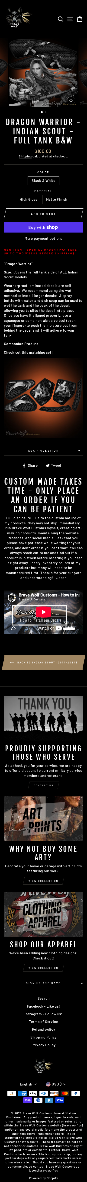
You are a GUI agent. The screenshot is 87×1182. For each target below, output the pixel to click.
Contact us (44, 785)
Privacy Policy (44, 1045)
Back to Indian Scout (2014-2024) (46, 662)
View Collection (43, 880)
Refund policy (43, 1029)
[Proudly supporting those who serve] (43, 718)
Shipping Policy (43, 1037)
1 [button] (42, 112)
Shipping (25, 156)
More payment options (43, 238)
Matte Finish (56, 199)
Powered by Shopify (43, 1178)
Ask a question (43, 450)
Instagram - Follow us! (43, 1014)
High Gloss (28, 199)
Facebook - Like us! (43, 1006)
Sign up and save (43, 983)
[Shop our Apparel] (43, 914)
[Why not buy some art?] (43, 818)
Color (43, 172)
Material (43, 191)
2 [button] (46, 112)
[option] (43, 72)
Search (44, 998)
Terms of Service (43, 1021)
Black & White (43, 180)
